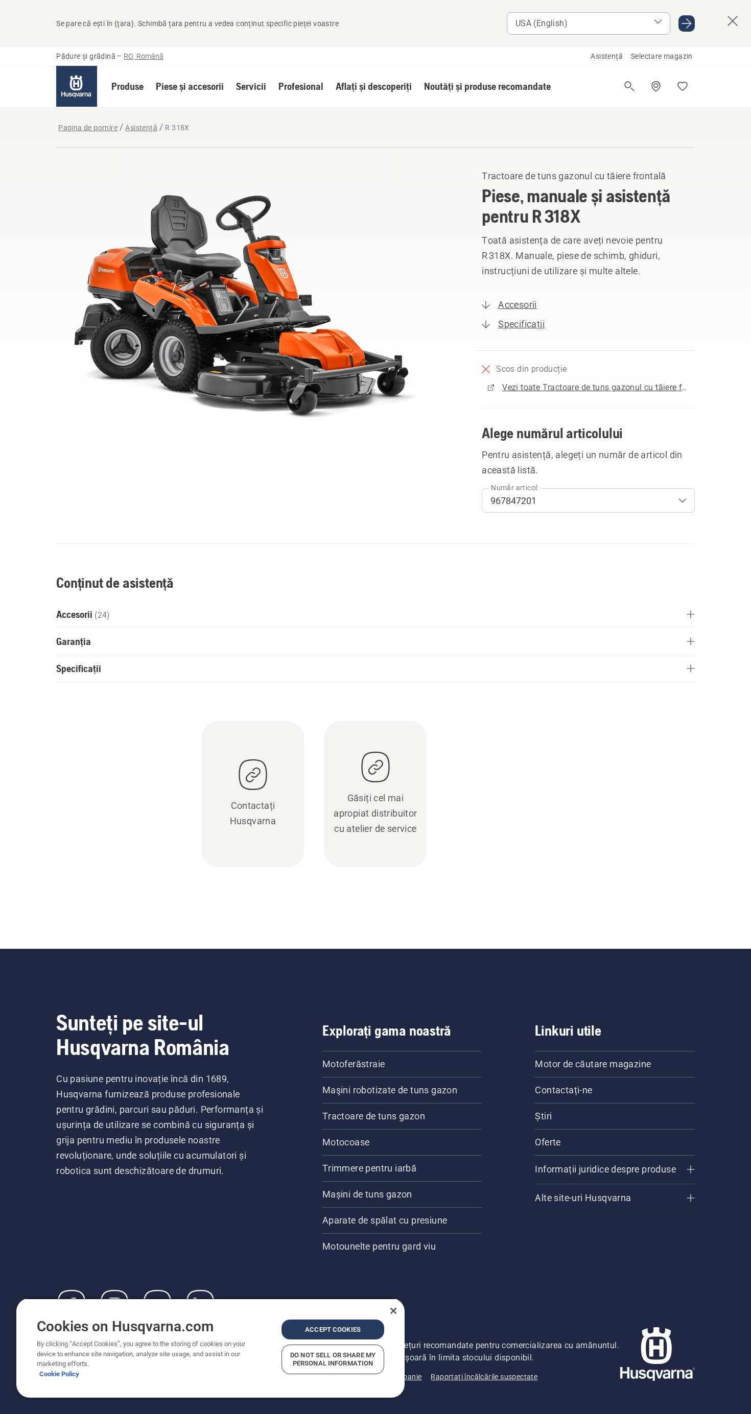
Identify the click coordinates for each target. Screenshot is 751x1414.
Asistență (607, 56)
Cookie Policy (59, 1374)
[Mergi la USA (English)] (686, 23)
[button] (127, 86)
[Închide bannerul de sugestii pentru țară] (732, 21)
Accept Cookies (333, 1329)
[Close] (393, 1311)
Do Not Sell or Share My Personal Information (332, 1359)
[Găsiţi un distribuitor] (656, 86)
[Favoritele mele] (682, 86)
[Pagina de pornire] (76, 86)
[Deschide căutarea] (629, 86)
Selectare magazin (662, 56)
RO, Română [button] (143, 56)
